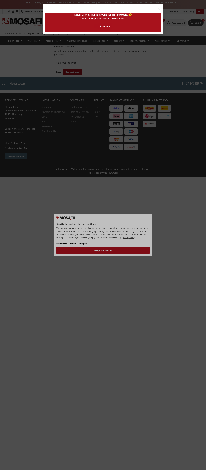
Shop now (105, 25)
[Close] (159, 8)
